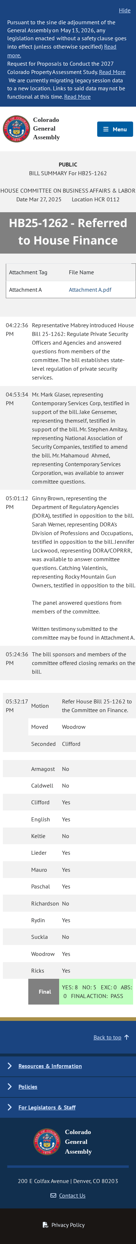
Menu (119, 129)
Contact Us (72, 1195)
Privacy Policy (67, 1224)
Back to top (107, 1037)
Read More (112, 71)
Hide (125, 10)
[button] (68, 1066)
